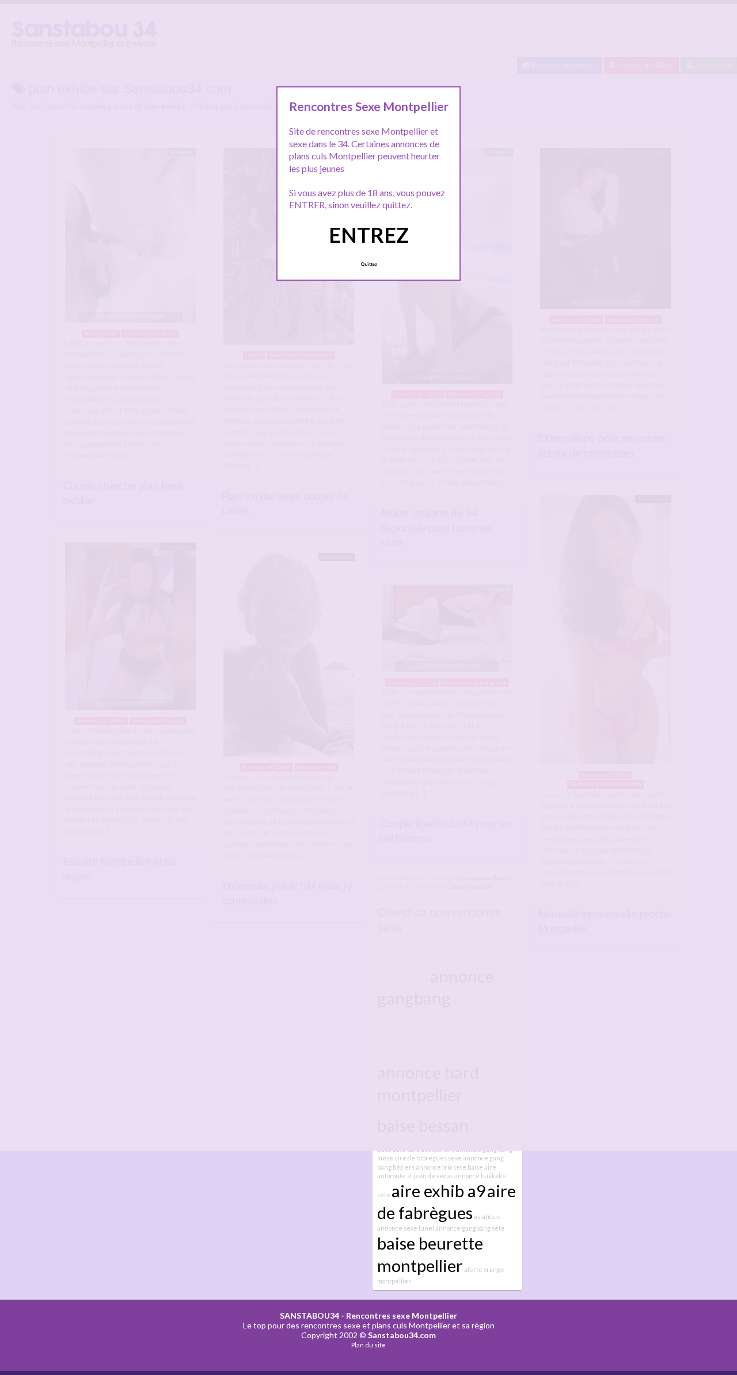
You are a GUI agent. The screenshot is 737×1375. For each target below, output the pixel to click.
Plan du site (368, 1345)
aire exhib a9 (439, 1191)
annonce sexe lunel (405, 1228)
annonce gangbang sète (470, 1228)
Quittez (368, 264)
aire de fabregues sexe (428, 1158)
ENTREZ (369, 234)
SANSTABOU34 (309, 1315)
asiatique (487, 1216)
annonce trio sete (441, 1167)
